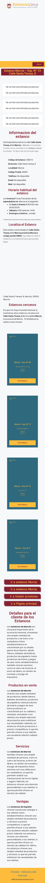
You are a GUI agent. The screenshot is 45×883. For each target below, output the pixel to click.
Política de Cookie (29, 872)
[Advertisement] (22, 36)
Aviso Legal (22, 875)
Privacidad (15, 872)
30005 (12, 337)
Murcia (23, 369)
